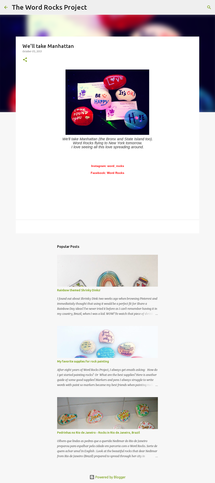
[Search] (92, 7)
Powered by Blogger (110, 477)
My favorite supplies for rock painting (83, 361)
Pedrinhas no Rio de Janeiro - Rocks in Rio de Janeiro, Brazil (98, 432)
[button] (25, 60)
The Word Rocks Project (49, 7)
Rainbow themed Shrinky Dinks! (78, 290)
